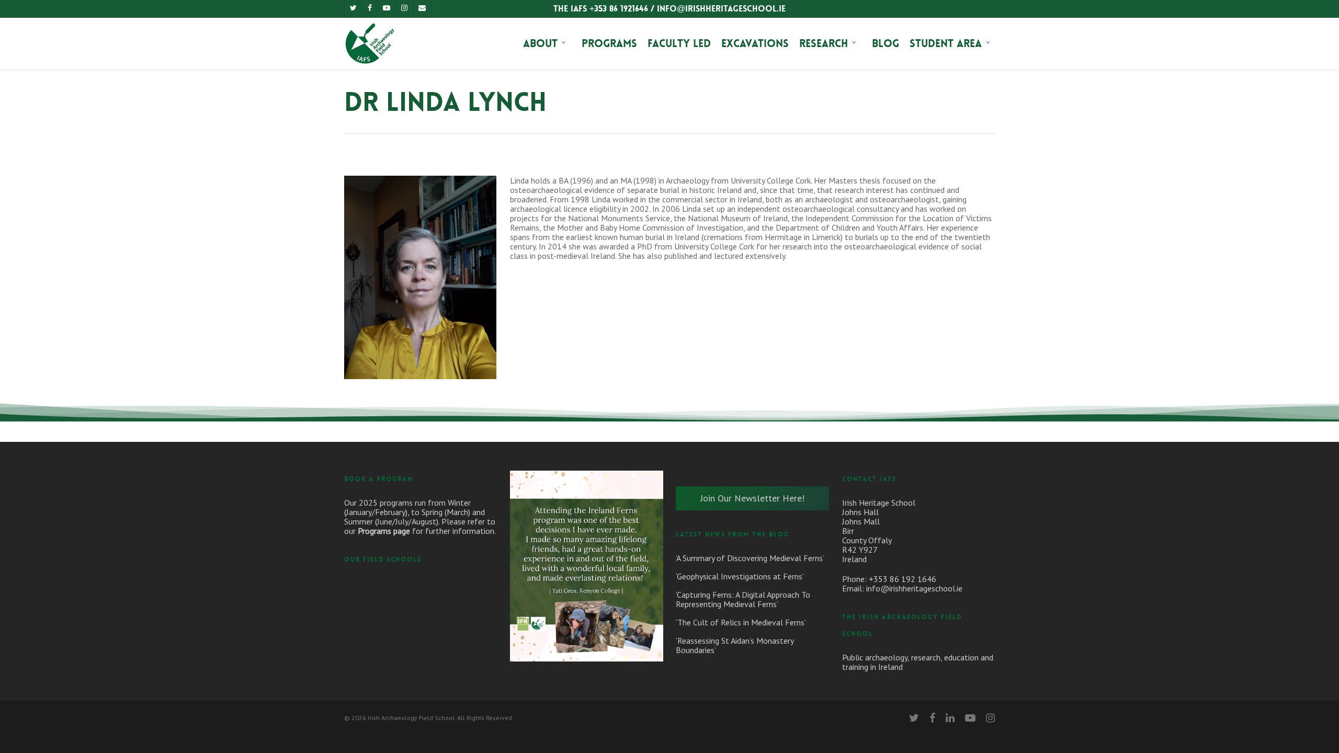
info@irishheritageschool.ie (914, 588)
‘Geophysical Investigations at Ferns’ (740, 576)
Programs (609, 43)
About (540, 43)
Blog (885, 43)
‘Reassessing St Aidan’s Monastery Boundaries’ (734, 645)
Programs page (384, 531)
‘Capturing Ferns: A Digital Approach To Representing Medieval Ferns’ (743, 599)
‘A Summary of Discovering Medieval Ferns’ (750, 558)
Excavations (755, 43)
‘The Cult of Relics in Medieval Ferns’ (741, 622)
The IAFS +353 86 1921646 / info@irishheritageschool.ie (669, 8)
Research (823, 43)
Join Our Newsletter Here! (752, 498)
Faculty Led (679, 43)
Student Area (946, 43)
